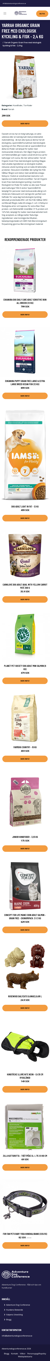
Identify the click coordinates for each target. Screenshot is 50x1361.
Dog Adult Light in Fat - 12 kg (25, 506)
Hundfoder (17, 105)
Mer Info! (25, 123)
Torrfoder (27, 105)
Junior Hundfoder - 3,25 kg (25, 836)
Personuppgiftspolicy (36, 1353)
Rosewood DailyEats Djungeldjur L (25, 996)
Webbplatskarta (25, 1356)
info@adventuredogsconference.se (14, 3)
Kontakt (14, 1353)
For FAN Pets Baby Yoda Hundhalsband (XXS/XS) (25, 1233)
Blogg (8, 1319)
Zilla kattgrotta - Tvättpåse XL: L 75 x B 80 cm (25, 1155)
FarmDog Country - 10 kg (25, 747)
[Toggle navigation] (5, 13)
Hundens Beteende (14, 1310)
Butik (42, 13)
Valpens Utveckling (14, 1314)
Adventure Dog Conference (18, 1305)
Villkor (22, 1353)
